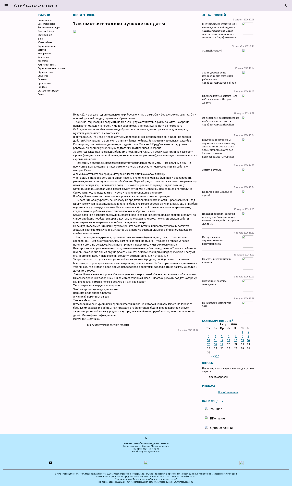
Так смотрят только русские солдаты (108, 324)
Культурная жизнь (47, 64)
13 (228, 340)
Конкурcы (43, 61)
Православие (44, 83)
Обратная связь (46, 72)
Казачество (44, 57)
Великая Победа (46, 31)
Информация (44, 53)
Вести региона (45, 35)
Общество (43, 75)
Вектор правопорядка (49, 27)
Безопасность (45, 20)
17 (208, 344)
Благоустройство (46, 23)
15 (242, 340)
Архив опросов (218, 377)
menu (6, 5)
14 (235, 340)
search (285, 5)
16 (248, 340)
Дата (40, 38)
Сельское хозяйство (48, 90)
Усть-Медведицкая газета (35, 5)
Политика (42, 79)
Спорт (41, 94)
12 (222, 340)
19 (221, 344)
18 (215, 344)
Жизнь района (45, 42)
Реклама (42, 87)
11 (215, 340)
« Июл (215, 356)
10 (208, 340)
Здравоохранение (47, 46)
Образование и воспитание (51, 68)
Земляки (42, 49)
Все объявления (228, 392)
